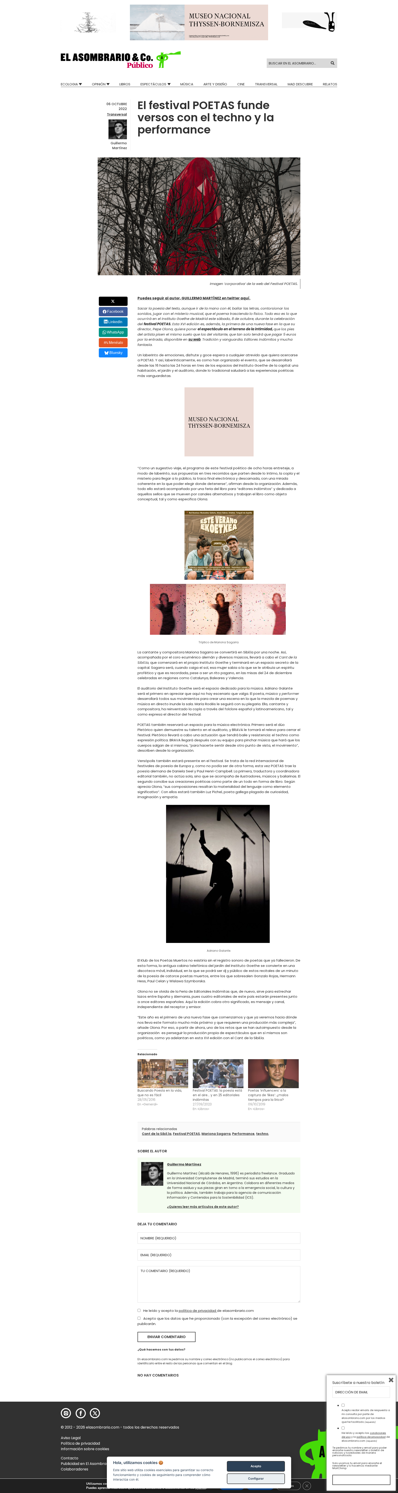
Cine (241, 84)
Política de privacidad (80, 1443)
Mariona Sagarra (216, 1133)
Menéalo (116, 343)
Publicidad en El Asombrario (86, 1463)
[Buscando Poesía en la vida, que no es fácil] (163, 1073)
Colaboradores (74, 1469)
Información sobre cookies (85, 1449)
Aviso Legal (71, 1438)
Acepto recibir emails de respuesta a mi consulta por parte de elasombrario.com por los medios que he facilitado (366, 1415)
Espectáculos (153, 84)
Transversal (266, 84)
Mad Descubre (300, 84)
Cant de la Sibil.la (156, 1133)
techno (262, 1133)
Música (186, 84)
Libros (124, 84)
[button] (121, 59)
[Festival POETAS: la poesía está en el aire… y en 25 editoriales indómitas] (218, 1073)
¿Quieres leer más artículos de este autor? (203, 1206)
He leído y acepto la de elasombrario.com (198, 1310)
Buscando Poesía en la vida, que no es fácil (160, 1092)
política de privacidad (198, 1310)
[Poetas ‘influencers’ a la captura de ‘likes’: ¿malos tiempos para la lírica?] (273, 1073)
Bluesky (116, 353)
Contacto (69, 1458)
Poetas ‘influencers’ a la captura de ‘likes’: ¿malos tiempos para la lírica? (268, 1095)
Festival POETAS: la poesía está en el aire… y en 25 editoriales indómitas (217, 1095)
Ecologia (69, 84)
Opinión (98, 84)
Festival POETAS (186, 1133)
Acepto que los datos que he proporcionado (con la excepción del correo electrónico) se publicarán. (217, 1321)
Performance (243, 1133)
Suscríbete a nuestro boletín (358, 1383)
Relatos (330, 84)
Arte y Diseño (215, 84)
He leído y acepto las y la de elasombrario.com (366, 1437)
